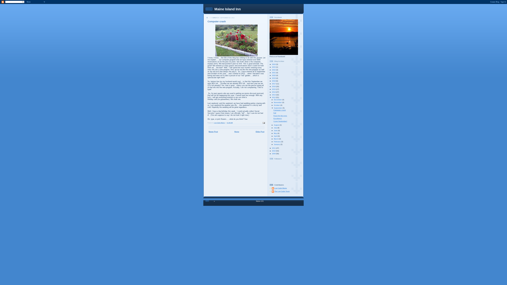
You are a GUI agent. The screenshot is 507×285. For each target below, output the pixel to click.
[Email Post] (263, 123)
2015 (274, 89)
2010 (274, 151)
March (276, 139)
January (277, 144)
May (275, 133)
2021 (274, 72)
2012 (274, 97)
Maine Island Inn (227, 9)
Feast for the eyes (280, 116)
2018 (274, 81)
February (277, 141)
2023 (274, 67)
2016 (274, 86)
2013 (274, 95)
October (277, 105)
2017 (274, 84)
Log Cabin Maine (280, 188)
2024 (274, 64)
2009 (274, 154)
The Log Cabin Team (282, 191)
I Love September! (280, 121)
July (275, 128)
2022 (274, 70)
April (276, 136)
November (278, 102)
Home (236, 132)
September (278, 108)
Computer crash (279, 110)
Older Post (260, 132)
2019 (274, 78)
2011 (274, 148)
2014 (274, 92)
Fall (274, 113)
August (277, 125)
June (276, 130)
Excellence (277, 118)
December (278, 100)
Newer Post (213, 132)
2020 (274, 75)
